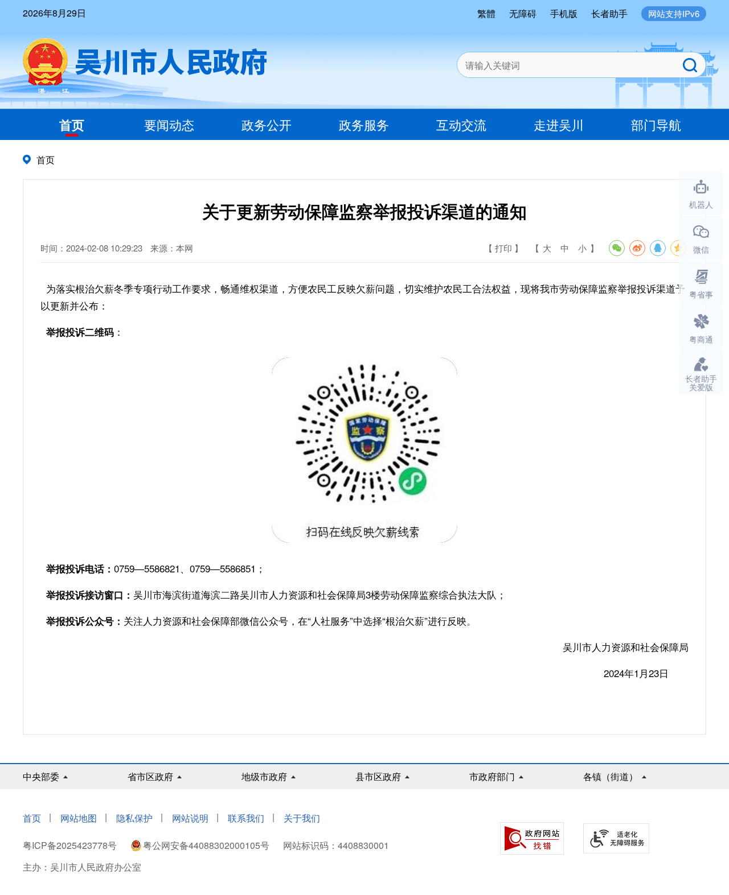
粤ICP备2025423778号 (71, 845)
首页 (71, 125)
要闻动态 (169, 124)
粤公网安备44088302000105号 (206, 845)
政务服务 (364, 124)
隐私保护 (134, 817)
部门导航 (656, 124)
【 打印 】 (503, 248)
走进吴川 (559, 124)
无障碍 (522, 13)
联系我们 (246, 817)
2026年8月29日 (54, 12)
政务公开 (266, 124)
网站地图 (78, 817)
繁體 (486, 13)
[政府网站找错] (532, 838)
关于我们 (302, 817)
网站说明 (190, 817)
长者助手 (609, 13)
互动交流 (461, 124)
